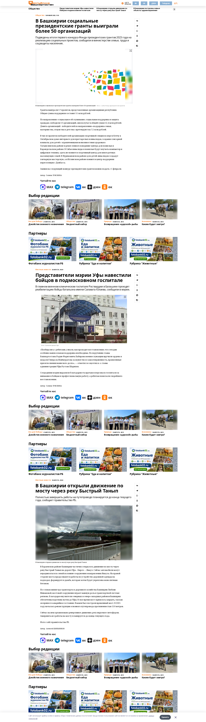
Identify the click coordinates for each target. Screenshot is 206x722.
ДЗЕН (153, 3)
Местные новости (43, 270)
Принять (165, 717)
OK (144, 3)
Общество (34, 8)
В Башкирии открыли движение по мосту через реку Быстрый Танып (112, 9)
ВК (136, 3)
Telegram (166, 3)
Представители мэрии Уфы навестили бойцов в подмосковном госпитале (76, 9)
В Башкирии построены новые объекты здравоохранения (147, 9)
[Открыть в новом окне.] (46, 187)
